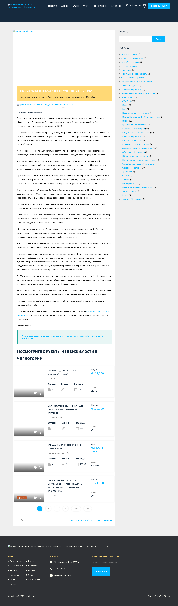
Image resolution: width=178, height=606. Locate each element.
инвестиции (126, 70)
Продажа (52, 6)
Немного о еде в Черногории (135, 144)
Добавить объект (159, 6)
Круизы (31, 570)
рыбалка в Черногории (131, 89)
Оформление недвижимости (135, 156)
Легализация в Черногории (133, 77)
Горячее (32, 561)
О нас (85, 6)
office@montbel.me (63, 575)
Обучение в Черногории (133, 152)
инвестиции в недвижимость (134, 74)
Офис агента (16, 561)
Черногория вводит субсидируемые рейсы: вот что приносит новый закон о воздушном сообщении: (62, 337)
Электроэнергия (129, 191)
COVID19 (126, 101)
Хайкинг (126, 179)
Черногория (106, 520)
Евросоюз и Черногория (133, 128)
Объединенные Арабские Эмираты (137, 81)
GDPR (13, 580)
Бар (124, 109)
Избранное (116, 6)
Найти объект (16, 566)
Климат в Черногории (132, 136)
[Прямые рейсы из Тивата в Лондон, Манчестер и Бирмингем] (64, 62)
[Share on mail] (27, 520)
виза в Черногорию (130, 62)
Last (87, 508)
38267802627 (135, 6)
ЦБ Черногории (129, 183)
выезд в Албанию (129, 66)
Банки (125, 105)
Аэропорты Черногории (59, 97)
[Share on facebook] (18, 520)
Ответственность (36, 580)
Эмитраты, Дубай (130, 85)
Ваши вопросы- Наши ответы (135, 113)
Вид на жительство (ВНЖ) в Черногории (141, 117)
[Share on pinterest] (31, 520)
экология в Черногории (132, 199)
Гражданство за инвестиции (135, 124)
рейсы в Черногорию (90, 520)
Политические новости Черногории (138, 160)
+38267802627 (61, 568)
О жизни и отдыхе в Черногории (137, 148)
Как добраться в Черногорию (136, 132)
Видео (125, 121)
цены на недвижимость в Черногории (138, 93)
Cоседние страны (129, 54)
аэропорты (75, 520)
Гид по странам (100, 6)
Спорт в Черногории (131, 168)
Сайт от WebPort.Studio (159, 596)
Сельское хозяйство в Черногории (138, 164)
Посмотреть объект (29, 391)
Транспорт (75, 97)
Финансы (126, 175)
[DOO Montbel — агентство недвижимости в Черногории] (26, 7)
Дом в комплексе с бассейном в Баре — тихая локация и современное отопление (67, 409)
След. (76, 508)
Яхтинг (125, 195)
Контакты (14, 575)
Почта (13, 584)
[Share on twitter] (22, 520)
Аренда (64, 6)
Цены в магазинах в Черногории (137, 187)
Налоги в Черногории (132, 140)
